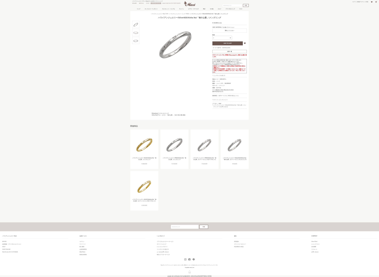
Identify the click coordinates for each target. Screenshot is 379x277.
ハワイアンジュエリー (169, 265)
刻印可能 (218, 87)
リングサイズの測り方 (219, 75)
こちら (233, 55)
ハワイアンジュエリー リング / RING (179, 14)
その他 (211, 9)
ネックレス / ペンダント (151, 9)
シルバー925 (219, 83)
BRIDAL (141, 3)
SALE (240, 9)
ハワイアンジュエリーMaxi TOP (159, 14)
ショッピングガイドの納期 (223, 63)
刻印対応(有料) (226, 47)
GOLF (147, 3)
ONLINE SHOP (156, 3)
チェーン (181, 9)
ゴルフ (219, 9)
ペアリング (222, 85)
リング (138, 9)
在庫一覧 (229, 51)
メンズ (218, 81)
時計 (204, 9)
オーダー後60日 (217, 47)
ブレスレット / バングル (168, 9)
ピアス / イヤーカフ (193, 9)
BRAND (134, 3)
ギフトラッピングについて (220, 100)
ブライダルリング (230, 9)
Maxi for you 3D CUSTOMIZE (171, 3)
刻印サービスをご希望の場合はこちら (229, 95)
